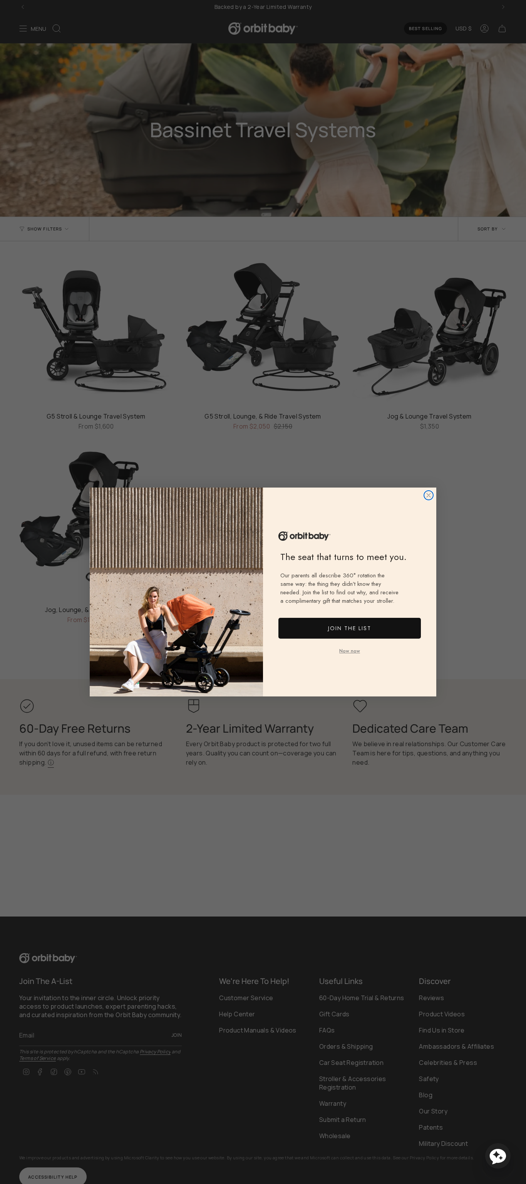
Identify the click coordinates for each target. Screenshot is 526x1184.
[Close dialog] (428, 495)
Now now (349, 651)
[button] (498, 1156)
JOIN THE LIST (349, 628)
